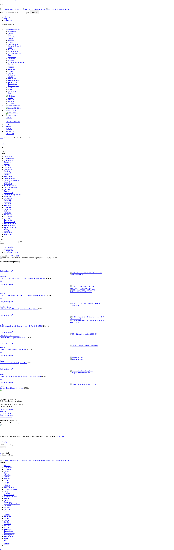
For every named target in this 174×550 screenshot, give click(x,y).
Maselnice (11, 49)
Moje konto (3, 411)
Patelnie (15, 113)
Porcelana (17, 29)
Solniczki (11, 71)
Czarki (10, 35)
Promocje (9, 118)
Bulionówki (12, 31)
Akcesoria (17, 105)
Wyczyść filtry (15, 256)
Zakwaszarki (12, 91)
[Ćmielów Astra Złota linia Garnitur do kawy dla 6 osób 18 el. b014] (87, 319)
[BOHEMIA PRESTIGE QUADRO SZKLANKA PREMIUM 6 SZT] (87, 289)
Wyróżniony (8, 249)
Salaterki (11, 68)
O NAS (8, 124)
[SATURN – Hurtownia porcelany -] (34, 9)
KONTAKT (10, 134)
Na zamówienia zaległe (11, 252)
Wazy (10, 87)
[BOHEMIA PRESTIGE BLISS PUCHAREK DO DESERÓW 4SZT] (87, 274)
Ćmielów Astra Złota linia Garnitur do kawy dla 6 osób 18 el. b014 (21, 326)
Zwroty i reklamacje (6, 415)
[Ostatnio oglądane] (5, 443)
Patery (10, 55)
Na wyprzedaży (9, 247)
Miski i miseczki (13, 51)
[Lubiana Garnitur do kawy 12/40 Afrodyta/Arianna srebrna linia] (87, 372)
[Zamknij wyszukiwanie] (2, 451)
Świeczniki (11, 75)
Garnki (14, 110)
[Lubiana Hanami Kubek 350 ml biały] (87, 384)
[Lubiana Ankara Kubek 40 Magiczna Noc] (87, 358)
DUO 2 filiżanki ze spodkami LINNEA (13, 338)
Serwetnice (11, 69)
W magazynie (8, 251)
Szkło (13, 96)
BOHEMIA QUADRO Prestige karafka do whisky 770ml (19, 309)
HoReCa (9, 129)
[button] (6, 271)
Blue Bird (60, 436)
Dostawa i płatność (6, 417)
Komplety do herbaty (15, 46)
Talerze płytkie (12, 82)
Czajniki (10, 33)
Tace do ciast (12, 78)
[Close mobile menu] (1, 459)
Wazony (10, 89)
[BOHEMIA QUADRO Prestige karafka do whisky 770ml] (87, 304)
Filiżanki (11, 40)
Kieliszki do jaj (13, 44)
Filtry (4, 144)
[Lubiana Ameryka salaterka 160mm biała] (87, 346)
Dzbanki (10, 39)
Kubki (10, 48)
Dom (1, 138)
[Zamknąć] (7, 151)
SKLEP (8, 126)
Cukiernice (11, 37)
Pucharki (11, 101)
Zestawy (10, 93)
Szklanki (11, 103)
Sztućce (15, 115)
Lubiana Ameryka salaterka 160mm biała (13, 349)
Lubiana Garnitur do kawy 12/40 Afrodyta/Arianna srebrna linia (20, 376)
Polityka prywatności (6, 409)
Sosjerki (10, 73)
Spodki (10, 77)
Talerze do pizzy (13, 86)
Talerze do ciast (13, 84)
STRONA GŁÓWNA (13, 122)
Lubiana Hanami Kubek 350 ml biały (12, 388)
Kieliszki (11, 99)
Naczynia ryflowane (14, 53)
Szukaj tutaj (4, 12)
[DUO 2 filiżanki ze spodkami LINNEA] (87, 334)
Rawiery (10, 64)
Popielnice (11, 58)
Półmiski (11, 60)
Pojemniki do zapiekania (16, 62)
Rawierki (11, 66)
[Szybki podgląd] (1, 269)
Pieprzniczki (12, 57)
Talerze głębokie (13, 80)
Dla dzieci (17, 108)
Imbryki (10, 42)
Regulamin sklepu (5, 413)
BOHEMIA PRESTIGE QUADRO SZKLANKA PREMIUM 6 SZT (22, 295)
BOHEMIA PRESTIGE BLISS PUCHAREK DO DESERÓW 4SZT (23, 278)
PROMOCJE (10, 131)
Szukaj (33, 12)
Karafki (10, 98)
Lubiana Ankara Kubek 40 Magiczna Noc (13, 363)
